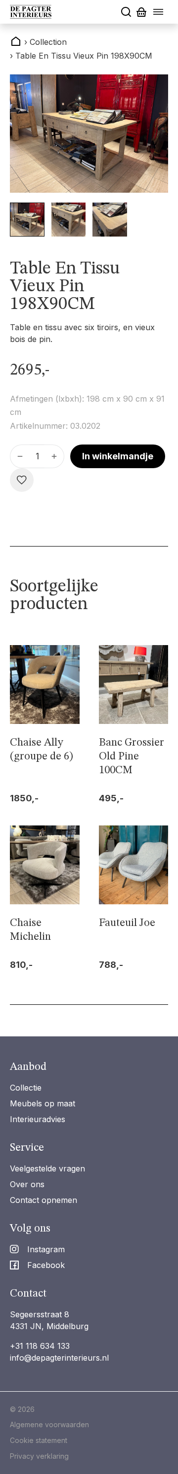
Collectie (26, 1088)
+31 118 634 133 (40, 1346)
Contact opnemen (43, 1200)
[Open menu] (158, 12)
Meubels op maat (42, 1103)
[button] (27, 220)
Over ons (27, 1184)
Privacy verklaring (39, 1456)
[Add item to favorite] (22, 480)
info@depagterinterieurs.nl (59, 1358)
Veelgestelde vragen (47, 1168)
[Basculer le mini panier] (141, 12)
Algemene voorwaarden (49, 1424)
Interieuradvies (37, 1119)
